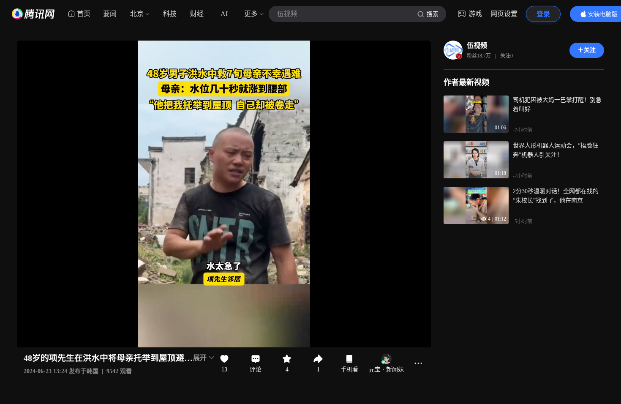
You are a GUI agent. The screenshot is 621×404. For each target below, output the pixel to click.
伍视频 (477, 45)
